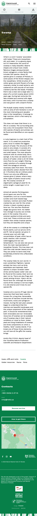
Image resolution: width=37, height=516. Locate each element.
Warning (33, 12)
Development (18, 508)
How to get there (19, 419)
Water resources (6, 44)
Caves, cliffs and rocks (13, 42)
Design (16, 506)
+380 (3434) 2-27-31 (9, 393)
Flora (20, 44)
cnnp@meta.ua (7, 400)
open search (29, 3)
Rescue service (18, 408)
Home (5, 20)
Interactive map (19, 12)
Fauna (15, 44)
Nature (3, 42)
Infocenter (4, 12)
